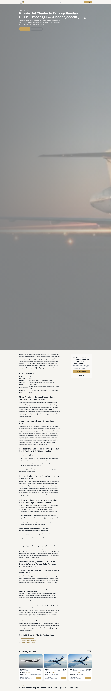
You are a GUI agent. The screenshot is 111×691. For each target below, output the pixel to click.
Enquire (38, 678)
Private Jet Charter (51, 2)
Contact (64, 2)
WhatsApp (81, 375)
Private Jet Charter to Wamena (28, 642)
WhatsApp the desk (36, 28)
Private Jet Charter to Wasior (27, 638)
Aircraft (43, 2)
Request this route (81, 371)
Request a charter (24, 28)
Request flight (88, 2)
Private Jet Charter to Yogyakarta (28, 640)
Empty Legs (58, 2)
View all (89, 651)
